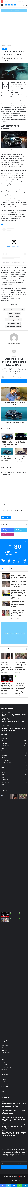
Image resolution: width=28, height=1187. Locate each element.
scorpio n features (14, 313)
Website (3, 504)
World (3, 784)
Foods (3, 757)
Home (4, 45)
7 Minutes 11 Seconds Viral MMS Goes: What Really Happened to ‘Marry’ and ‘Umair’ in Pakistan (18, 584)
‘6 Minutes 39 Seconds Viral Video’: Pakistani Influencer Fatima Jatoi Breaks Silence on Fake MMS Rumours (18, 614)
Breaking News (6, 745)
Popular (4, 569)
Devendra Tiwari (7, 58)
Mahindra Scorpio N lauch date (14, 310)
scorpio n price (14, 316)
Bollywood (4, 743)
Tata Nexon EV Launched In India (6, 457)
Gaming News (5, 760)
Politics (4, 774)
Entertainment (5, 753)
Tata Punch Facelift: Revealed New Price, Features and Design (7, 442)
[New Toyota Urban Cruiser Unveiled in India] (21, 436)
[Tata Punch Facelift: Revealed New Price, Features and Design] (7, 436)
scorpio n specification (14, 326)
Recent (13, 569)
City (3, 750)
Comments (23, 569)
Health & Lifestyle (6, 762)
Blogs (3, 740)
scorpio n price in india (14, 320)
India (3, 767)
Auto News (9, 45)
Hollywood (4, 765)
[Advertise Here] (14, 10)
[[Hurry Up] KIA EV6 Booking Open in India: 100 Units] (21, 451)
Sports (3, 777)
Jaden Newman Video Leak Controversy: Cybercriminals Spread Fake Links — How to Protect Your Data (7, 666)
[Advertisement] (14, 28)
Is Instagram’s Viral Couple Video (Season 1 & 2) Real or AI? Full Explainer (18, 575)
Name (3, 493)
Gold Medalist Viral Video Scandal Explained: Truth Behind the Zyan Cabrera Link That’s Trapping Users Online (18, 594)
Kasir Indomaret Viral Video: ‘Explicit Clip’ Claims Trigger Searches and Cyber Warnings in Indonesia (7, 688)
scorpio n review (14, 323)
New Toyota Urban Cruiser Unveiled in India (20, 442)
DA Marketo (23, 1176)
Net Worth (4, 772)
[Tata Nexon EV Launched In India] (7, 451)
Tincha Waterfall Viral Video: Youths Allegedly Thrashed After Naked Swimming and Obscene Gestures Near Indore (20, 666)
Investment (5, 770)
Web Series (6, 755)
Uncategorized (5, 782)
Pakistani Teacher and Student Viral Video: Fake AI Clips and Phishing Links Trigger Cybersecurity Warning (20, 688)
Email (3, 499)
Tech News (5, 779)
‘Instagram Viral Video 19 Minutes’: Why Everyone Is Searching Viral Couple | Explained (18, 604)
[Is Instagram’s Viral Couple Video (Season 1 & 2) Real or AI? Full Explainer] (6, 576)
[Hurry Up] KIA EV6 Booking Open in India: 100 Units (20, 458)
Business (4, 748)
